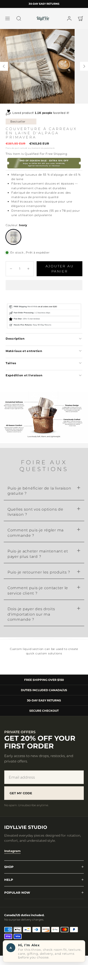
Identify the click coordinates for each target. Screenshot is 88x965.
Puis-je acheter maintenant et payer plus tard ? (38, 554)
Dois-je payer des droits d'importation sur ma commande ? (31, 614)
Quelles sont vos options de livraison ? (35, 512)
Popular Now (17, 892)
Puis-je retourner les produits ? (39, 572)
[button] (7, 18)
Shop (9, 867)
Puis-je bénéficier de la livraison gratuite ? (39, 491)
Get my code (21, 793)
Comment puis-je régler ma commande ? (36, 532)
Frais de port (12, 148)
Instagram (12, 851)
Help (8, 880)
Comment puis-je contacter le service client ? (38, 590)
